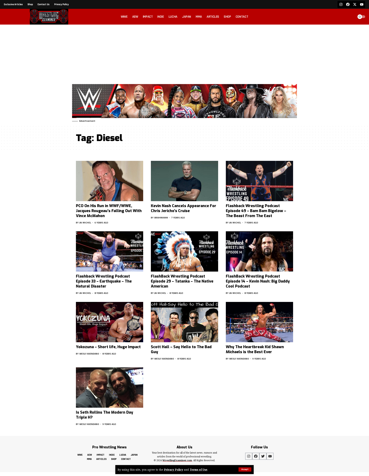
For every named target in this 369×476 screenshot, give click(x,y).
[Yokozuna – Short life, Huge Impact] (109, 322)
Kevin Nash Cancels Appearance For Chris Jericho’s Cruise (183, 208)
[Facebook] (347, 4)
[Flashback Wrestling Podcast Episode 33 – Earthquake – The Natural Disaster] (109, 251)
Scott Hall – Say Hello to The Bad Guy (181, 349)
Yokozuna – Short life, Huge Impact (108, 347)
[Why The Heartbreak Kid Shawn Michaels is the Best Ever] (259, 322)
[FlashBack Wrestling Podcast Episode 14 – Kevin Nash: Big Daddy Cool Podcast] (259, 251)
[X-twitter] (354, 4)
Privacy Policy (173, 469)
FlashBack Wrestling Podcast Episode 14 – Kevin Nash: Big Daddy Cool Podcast (258, 281)
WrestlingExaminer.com (177, 460)
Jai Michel (85, 222)
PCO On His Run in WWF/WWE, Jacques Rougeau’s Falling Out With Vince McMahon (109, 210)
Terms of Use (198, 469)
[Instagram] (340, 4)
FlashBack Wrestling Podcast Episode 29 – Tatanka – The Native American (182, 281)
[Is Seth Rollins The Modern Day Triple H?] (109, 387)
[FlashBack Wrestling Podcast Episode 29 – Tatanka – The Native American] (184, 251)
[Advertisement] (184, 53)
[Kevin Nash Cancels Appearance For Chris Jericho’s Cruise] (184, 181)
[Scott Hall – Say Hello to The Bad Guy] (184, 322)
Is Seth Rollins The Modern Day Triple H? (104, 415)
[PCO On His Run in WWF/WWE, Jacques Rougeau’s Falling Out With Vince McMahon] (109, 181)
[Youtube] (361, 4)
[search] (350, 16)
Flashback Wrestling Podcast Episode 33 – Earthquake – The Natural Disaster (104, 281)
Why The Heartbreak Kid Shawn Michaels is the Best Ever (255, 349)
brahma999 (161, 217)
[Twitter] (262, 456)
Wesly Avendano (89, 353)
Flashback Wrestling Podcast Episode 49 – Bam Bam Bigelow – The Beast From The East (256, 210)
